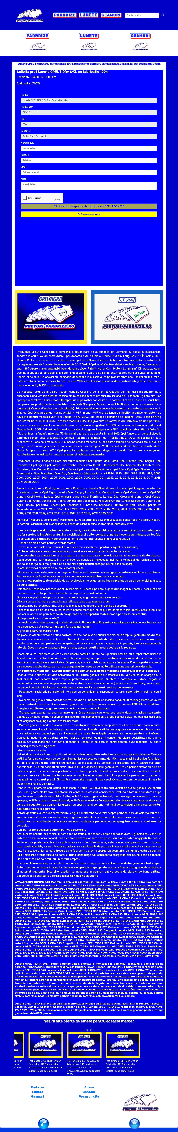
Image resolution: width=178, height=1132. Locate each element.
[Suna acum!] (43, 1123)
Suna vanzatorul (90, 214)
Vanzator (25, 131)
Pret (23, 119)
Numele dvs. (27, 143)
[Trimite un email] (134, 1123)
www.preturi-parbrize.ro (32, 882)
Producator (27, 107)
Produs (24, 95)
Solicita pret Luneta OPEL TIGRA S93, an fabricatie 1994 (62, 72)
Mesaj (24, 179)
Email (24, 167)
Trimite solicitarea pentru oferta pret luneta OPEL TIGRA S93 (89, 206)
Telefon (25, 155)
